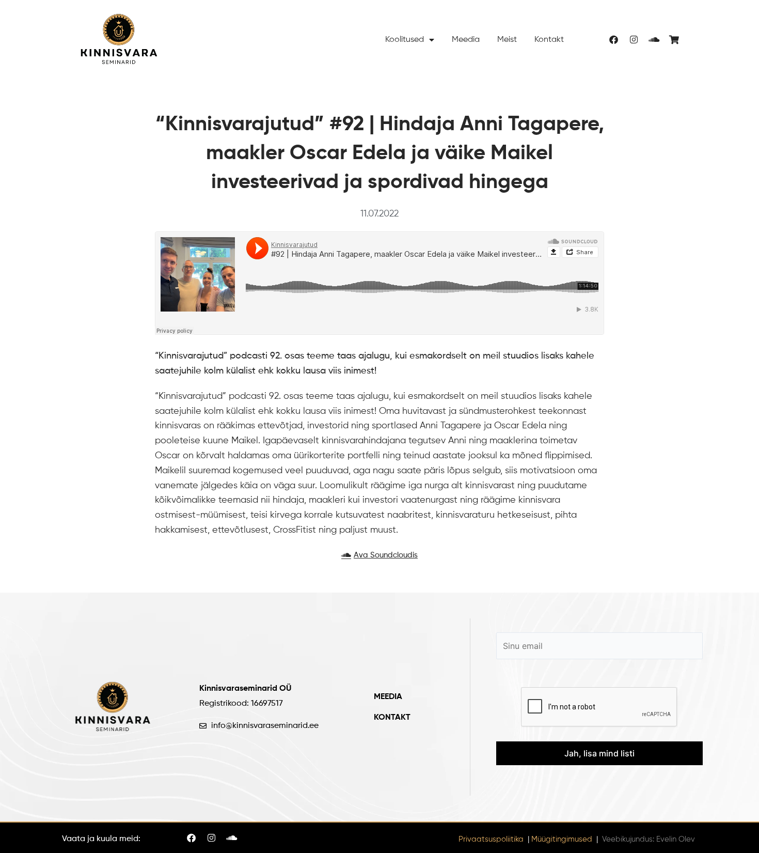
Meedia (466, 40)
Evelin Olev (675, 839)
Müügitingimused (561, 839)
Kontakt (549, 40)
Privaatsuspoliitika (491, 839)
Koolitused (404, 40)
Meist (507, 40)
